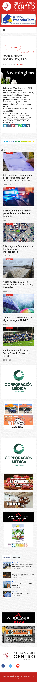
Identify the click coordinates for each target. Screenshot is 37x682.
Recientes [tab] (6, 557)
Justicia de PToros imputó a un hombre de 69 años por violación (23, 575)
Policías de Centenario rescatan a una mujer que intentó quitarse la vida (22, 565)
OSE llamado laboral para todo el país (22, 593)
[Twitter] (11, 666)
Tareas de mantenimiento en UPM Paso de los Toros (23, 584)
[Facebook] (3, 666)
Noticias (4, 224)
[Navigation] (4, 30)
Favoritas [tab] (16, 557)
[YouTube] (18, 666)
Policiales (5, 152)
